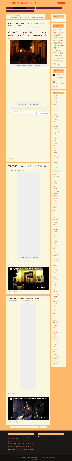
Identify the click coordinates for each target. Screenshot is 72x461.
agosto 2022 (55, 178)
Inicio (57, 86)
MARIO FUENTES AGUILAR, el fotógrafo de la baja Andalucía (60, 83)
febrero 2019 (55, 250)
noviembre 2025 (56, 111)
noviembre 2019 (56, 234)
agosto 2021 (55, 198)
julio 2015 (55, 323)
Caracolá (62, 37)
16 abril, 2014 (21, 300)
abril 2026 (55, 102)
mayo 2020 (55, 224)
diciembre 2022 (56, 171)
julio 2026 (55, 97)
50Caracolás (55, 31)
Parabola (36, 459)
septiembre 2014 (56, 341)
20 (37, 427)
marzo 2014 (55, 351)
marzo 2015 (55, 330)
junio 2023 (55, 160)
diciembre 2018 (56, 253)
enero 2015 (55, 334)
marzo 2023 (55, 166)
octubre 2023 (55, 154)
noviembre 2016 (56, 296)
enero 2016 (55, 313)
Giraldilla (60, 44)
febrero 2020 (55, 229)
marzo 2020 (55, 227)
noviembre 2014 (56, 337)
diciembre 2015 (56, 315)
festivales (55, 42)
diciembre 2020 (56, 212)
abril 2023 (55, 164)
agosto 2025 (55, 116)
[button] (19, 68)
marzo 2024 (55, 145)
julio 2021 (55, 200)
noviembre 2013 (56, 358)
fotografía (55, 44)
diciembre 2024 (56, 130)
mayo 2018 (55, 265)
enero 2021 (55, 210)
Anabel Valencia (57, 35)
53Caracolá (60, 31)
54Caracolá (55, 32)
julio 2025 (55, 117)
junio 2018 (55, 263)
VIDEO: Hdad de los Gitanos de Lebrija (23, 299)
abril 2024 (55, 143)
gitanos (15, 158)
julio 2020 (55, 220)
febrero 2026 (55, 106)
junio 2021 (55, 202)
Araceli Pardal (14, 27)
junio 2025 (55, 119)
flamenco (61, 42)
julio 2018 (55, 262)
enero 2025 (55, 128)
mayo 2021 (55, 203)
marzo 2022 (55, 186)
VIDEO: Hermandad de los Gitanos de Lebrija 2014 (28, 166)
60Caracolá (54, 34)
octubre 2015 (55, 318)
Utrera (59, 61)
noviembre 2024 (56, 131)
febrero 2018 (55, 270)
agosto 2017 (55, 281)
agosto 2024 (55, 136)
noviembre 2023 (56, 152)
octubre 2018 (55, 257)
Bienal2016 (54, 37)
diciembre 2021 (56, 191)
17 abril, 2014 (20, 27)
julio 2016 (55, 303)
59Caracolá (62, 32)
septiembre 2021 (56, 196)
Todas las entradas (37, 27)
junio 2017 (55, 284)
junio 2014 (55, 346)
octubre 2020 (55, 215)
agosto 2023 (55, 157)
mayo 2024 (55, 142)
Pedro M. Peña (59, 55)
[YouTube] (58, 3)
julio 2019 (55, 241)
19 (32, 427)
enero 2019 (55, 251)
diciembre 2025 (56, 109)
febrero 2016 (55, 311)
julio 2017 (55, 282)
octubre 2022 (55, 174)
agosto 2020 (55, 219)
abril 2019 (55, 246)
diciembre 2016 (56, 294)
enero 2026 (55, 107)
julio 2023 (55, 159)
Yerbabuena (55, 63)
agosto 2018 (55, 260)
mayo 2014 (55, 347)
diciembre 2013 (56, 356)
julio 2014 (55, 344)
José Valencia (57, 50)
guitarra (59, 45)
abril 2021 (55, 205)
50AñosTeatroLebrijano (57, 29)
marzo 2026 (55, 104)
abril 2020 (55, 226)
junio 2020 (55, 222)
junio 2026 (55, 99)
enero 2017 (55, 293)
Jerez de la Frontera (57, 48)
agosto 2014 (55, 342)
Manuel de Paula (59, 53)
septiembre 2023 (56, 155)
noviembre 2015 (56, 317)
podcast (54, 58)
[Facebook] (62, 3)
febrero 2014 (55, 353)
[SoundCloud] (64, 3)
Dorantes (61, 40)
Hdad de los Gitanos (28, 27)
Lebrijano (58, 52)
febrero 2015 (55, 332)
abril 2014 (55, 349)
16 (19, 427)
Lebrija (54, 52)
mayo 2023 (55, 162)
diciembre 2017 (56, 274)
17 (23, 427)
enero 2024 (55, 148)
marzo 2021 (55, 207)
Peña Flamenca (59, 57)
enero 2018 (55, 272)
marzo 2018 (55, 269)
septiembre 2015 (56, 320)
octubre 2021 (55, 195)
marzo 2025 (55, 124)
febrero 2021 (55, 208)
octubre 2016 (55, 298)
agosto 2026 (55, 95)
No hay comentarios (45, 21)
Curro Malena (57, 40)
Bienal (59, 35)
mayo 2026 (55, 100)
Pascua (55, 55)
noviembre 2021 (56, 193)
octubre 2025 (55, 112)
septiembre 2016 (56, 299)
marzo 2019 (55, 248)
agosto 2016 (55, 301)
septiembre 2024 (56, 135)
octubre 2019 (55, 236)
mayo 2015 (55, 327)
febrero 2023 (55, 167)
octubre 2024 (55, 133)
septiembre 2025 (56, 114)
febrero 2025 (55, 126)
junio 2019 (55, 243)
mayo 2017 (55, 286)
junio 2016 (55, 305)
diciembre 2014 (56, 335)
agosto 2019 (55, 239)
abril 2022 (55, 184)
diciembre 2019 (56, 233)
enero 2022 (55, 190)
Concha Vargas (56, 39)
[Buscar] (63, 19)
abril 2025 (55, 123)
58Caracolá (59, 32)
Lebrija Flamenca (22, 3)
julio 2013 (55, 365)
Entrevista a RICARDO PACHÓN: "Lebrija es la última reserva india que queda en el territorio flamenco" (60, 77)
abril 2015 (55, 329)
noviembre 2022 (56, 172)
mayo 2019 (55, 244)
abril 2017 (55, 287)
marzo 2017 (55, 289)
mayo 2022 (55, 183)
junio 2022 (55, 181)
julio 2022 (55, 179)
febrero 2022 (55, 188)
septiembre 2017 (56, 279)
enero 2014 (55, 354)
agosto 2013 (55, 363)
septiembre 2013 (56, 361)
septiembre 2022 (56, 176)
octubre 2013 (55, 360)
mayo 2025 (55, 121)
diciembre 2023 (56, 150)
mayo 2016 (55, 306)
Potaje (58, 58)
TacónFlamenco (59, 60)
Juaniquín (63, 50)
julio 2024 (55, 138)
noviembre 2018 (56, 255)
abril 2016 (55, 308)
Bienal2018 (58, 37)
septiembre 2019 (56, 238)
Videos (62, 61)
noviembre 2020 (56, 214)
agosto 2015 (55, 322)
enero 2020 (55, 231)
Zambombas (57, 65)
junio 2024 (55, 140)
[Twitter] (60, 3)
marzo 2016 (55, 310)
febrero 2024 (55, 147)
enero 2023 (55, 169)
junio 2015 (55, 325)
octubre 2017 (55, 277)
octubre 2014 (55, 339)
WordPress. (41, 459)
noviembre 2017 (56, 275)
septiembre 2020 (56, 217)
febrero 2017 (55, 291)
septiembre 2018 (56, 258)
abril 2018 (55, 267)
